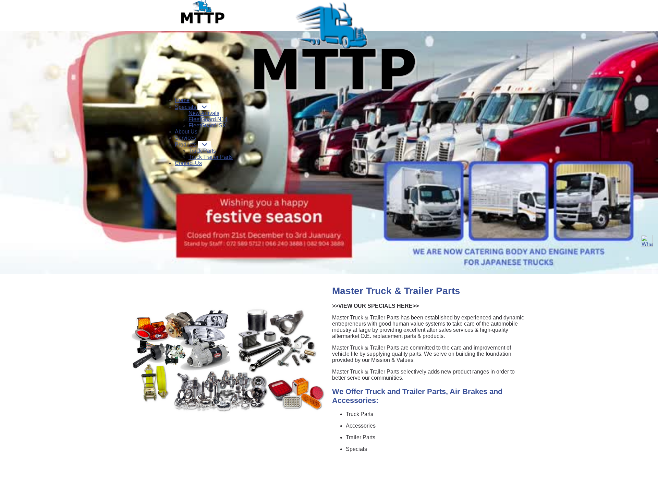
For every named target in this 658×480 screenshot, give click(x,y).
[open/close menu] (249, 1)
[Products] (204, 144)
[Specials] (204, 106)
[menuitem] (182, 100)
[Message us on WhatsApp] (647, 241)
